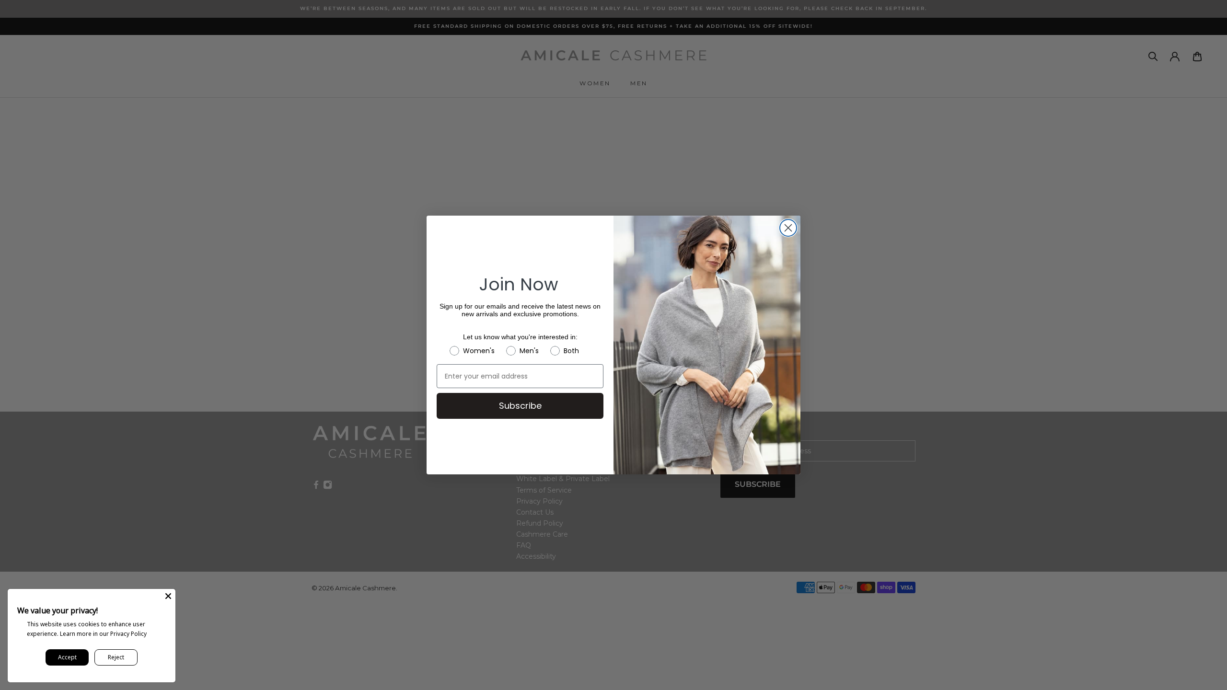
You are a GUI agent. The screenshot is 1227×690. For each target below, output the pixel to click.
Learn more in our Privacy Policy (103, 634)
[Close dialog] (788, 227)
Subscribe (520, 406)
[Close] (168, 596)
